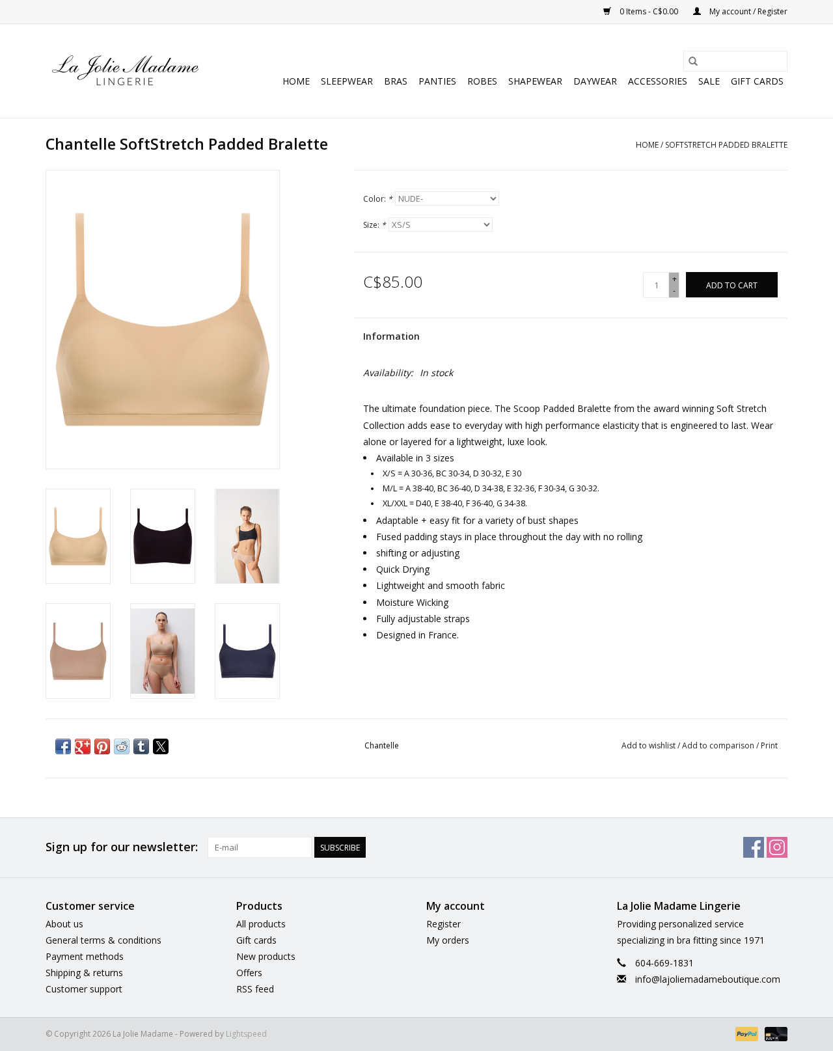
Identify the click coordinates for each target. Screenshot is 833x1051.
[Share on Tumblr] (141, 746)
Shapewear (535, 81)
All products (261, 924)
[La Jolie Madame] (125, 71)
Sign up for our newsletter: (122, 847)
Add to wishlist (649, 745)
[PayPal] (745, 1033)
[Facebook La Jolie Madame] (753, 847)
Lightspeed (246, 1033)
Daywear (595, 81)
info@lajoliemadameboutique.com (707, 979)
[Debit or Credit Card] (773, 1033)
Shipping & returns (84, 972)
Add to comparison (719, 745)
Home (296, 81)
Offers (249, 972)
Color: (377, 198)
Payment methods (85, 956)
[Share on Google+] (82, 746)
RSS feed (255, 989)
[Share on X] (161, 746)
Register (443, 924)
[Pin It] (102, 746)
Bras (395, 81)
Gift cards (757, 81)
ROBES (482, 81)
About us (64, 924)
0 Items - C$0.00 (649, 11)
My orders (447, 940)
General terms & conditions (103, 940)
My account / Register (747, 11)
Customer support (84, 989)
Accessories (657, 81)
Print (769, 745)
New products (265, 956)
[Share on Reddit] (122, 746)
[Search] (693, 61)
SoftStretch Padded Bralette (726, 144)
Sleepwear (347, 81)
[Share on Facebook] (63, 746)
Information (391, 336)
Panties (437, 81)
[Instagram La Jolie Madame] (777, 847)
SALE (709, 81)
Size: (374, 224)
